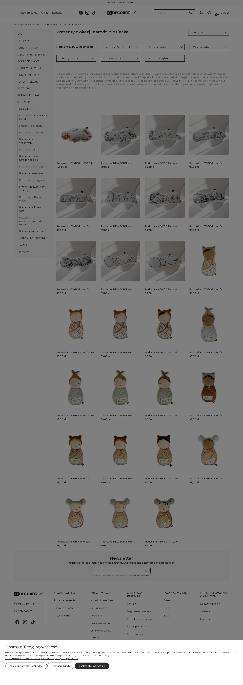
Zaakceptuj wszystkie (92, 666)
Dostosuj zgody (61, 666)
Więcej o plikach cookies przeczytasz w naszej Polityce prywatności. (41, 658)
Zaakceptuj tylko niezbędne (26, 666)
